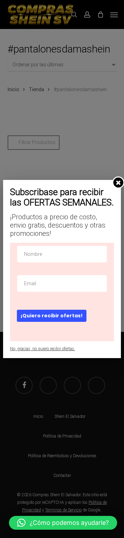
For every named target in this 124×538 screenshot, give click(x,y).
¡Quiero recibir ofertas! (52, 315)
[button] (63, 523)
